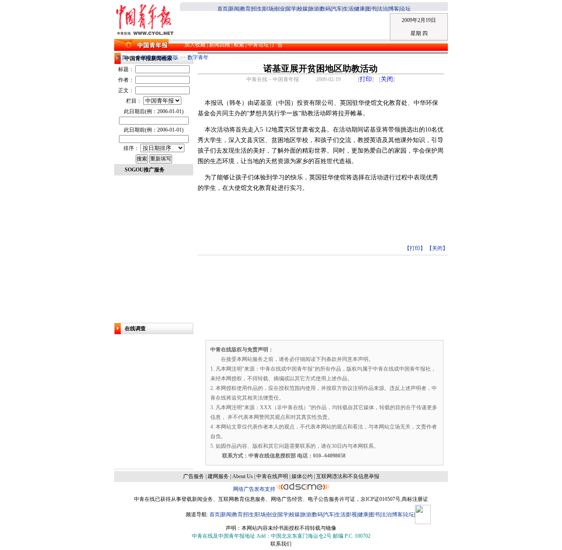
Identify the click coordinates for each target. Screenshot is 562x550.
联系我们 (281, 544)
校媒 (302, 9)
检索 (238, 45)
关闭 (387, 79)
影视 (351, 514)
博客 (394, 9)
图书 (371, 9)
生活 (348, 9)
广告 (277, 45)
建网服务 (218, 476)
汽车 (336, 9)
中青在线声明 (272, 476)
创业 (279, 9)
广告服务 (193, 476)
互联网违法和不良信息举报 (347, 476)
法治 (382, 9)
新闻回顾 (220, 45)
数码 (325, 9)
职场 (268, 9)
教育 (245, 9)
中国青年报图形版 (157, 57)
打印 (366, 79)
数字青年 (198, 57)
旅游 (314, 9)
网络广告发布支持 (255, 489)
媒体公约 (302, 476)
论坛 (405, 9)
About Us (242, 476)
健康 (359, 9)
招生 (257, 9)
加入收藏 (195, 45)
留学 (291, 9)
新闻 (234, 9)
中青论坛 (257, 45)
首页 (222, 9)
